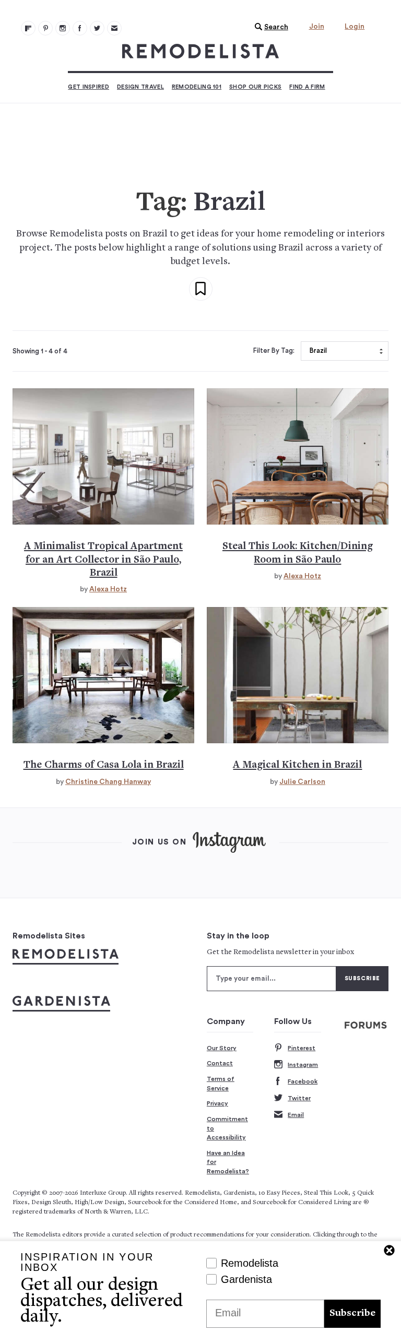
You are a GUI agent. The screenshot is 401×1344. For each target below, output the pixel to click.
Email (296, 1115)
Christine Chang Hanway (108, 782)
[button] (269, 27)
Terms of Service (220, 1083)
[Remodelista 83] (97, 28)
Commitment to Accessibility (227, 1128)
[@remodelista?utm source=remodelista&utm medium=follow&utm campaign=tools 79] (28, 28)
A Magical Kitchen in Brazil (297, 765)
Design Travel (140, 87)
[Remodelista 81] (62, 28)
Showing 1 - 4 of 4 (40, 351)
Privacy (217, 1103)
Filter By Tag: (273, 351)
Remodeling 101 (196, 87)
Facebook (302, 1081)
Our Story (222, 1048)
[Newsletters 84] (114, 28)
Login (354, 26)
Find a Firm (307, 87)
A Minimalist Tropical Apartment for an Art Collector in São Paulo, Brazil (103, 560)
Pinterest (301, 1048)
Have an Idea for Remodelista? (228, 1162)
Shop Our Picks (255, 87)
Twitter (299, 1098)
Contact (220, 1063)
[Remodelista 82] (80, 28)
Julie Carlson (302, 782)
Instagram (303, 1065)
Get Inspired (88, 87)
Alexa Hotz (108, 589)
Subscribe (352, 1313)
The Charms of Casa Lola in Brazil (103, 765)
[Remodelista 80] (45, 28)
